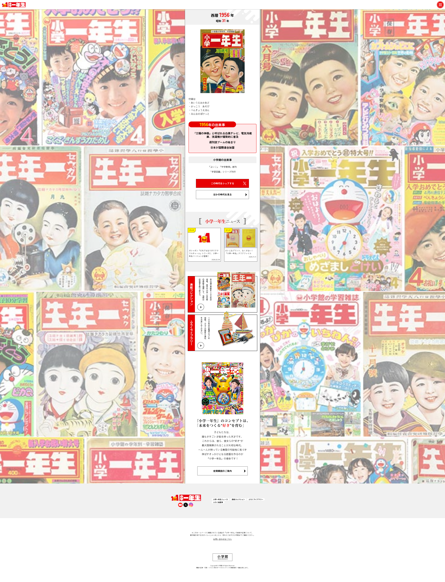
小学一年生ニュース (220, 499)
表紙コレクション (238, 499)
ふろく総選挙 (218, 502)
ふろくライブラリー (256, 499)
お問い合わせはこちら (222, 539)
